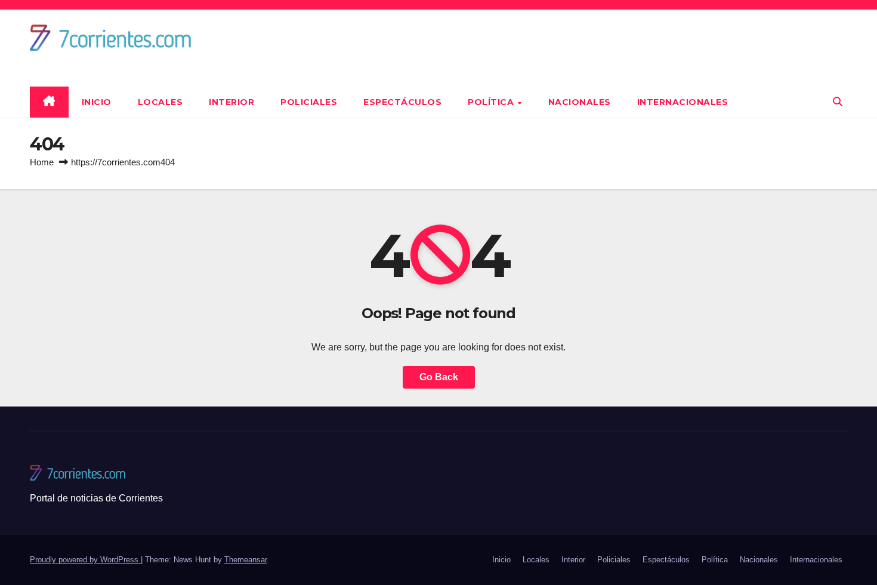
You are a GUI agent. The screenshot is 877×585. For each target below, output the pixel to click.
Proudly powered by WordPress (85, 559)
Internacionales (682, 102)
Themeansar (245, 559)
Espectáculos (402, 102)
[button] (837, 102)
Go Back (438, 377)
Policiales (308, 102)
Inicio (97, 102)
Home (42, 162)
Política (492, 102)
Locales (160, 102)
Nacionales (579, 102)
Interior (231, 102)
